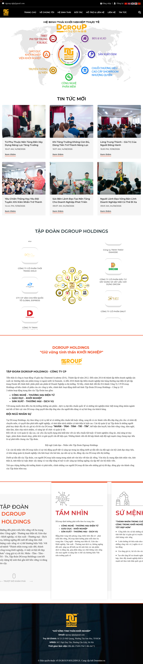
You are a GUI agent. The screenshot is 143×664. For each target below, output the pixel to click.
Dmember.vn (99, 660)
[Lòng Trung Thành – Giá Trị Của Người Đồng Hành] (119, 121)
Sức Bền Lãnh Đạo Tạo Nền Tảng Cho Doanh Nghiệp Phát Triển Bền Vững (71, 201)
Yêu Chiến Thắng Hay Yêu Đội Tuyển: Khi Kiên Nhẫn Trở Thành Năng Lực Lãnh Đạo (23, 201)
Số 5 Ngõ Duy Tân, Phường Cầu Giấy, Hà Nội (71, 642)
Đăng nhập (106, 3)
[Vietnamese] (125, 3)
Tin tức (123, 12)
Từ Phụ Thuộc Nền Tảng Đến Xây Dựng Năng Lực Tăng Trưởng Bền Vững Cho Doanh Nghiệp (24, 145)
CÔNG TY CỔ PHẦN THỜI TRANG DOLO (30, 259)
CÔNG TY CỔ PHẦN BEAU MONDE (113, 318)
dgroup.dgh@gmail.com (15, 3)
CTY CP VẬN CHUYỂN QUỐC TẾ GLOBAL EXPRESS (30, 289)
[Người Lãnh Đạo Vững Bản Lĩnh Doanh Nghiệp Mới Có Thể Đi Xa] (119, 178)
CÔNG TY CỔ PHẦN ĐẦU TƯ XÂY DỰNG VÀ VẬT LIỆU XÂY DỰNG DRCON (113, 260)
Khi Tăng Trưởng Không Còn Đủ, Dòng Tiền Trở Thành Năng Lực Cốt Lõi (71, 145)
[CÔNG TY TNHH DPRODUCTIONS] (30, 298)
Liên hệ (111, 12)
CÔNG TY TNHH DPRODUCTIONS (30, 318)
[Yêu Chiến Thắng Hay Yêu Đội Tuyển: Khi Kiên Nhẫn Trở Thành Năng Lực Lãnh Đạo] (24, 178)
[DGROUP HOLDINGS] (6, 12)
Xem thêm (10, 154)
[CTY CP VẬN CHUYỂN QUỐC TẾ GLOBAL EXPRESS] (30, 268)
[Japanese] (136, 3)
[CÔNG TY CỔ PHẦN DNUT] (113, 271)
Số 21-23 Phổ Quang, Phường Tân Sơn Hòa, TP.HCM (71, 639)
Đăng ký (120, 3)
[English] (129, 3)
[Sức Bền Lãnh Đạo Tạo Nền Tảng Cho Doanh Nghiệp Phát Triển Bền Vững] (71, 178)
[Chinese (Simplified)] (139, 3)
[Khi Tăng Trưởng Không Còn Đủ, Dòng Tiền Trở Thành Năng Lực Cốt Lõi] (71, 121)
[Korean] (132, 3)
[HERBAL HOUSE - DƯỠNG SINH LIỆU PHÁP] (30, 328)
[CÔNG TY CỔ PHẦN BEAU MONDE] (113, 298)
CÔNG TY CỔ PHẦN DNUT (113, 290)
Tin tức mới (71, 98)
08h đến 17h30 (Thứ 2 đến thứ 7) (71, 646)
